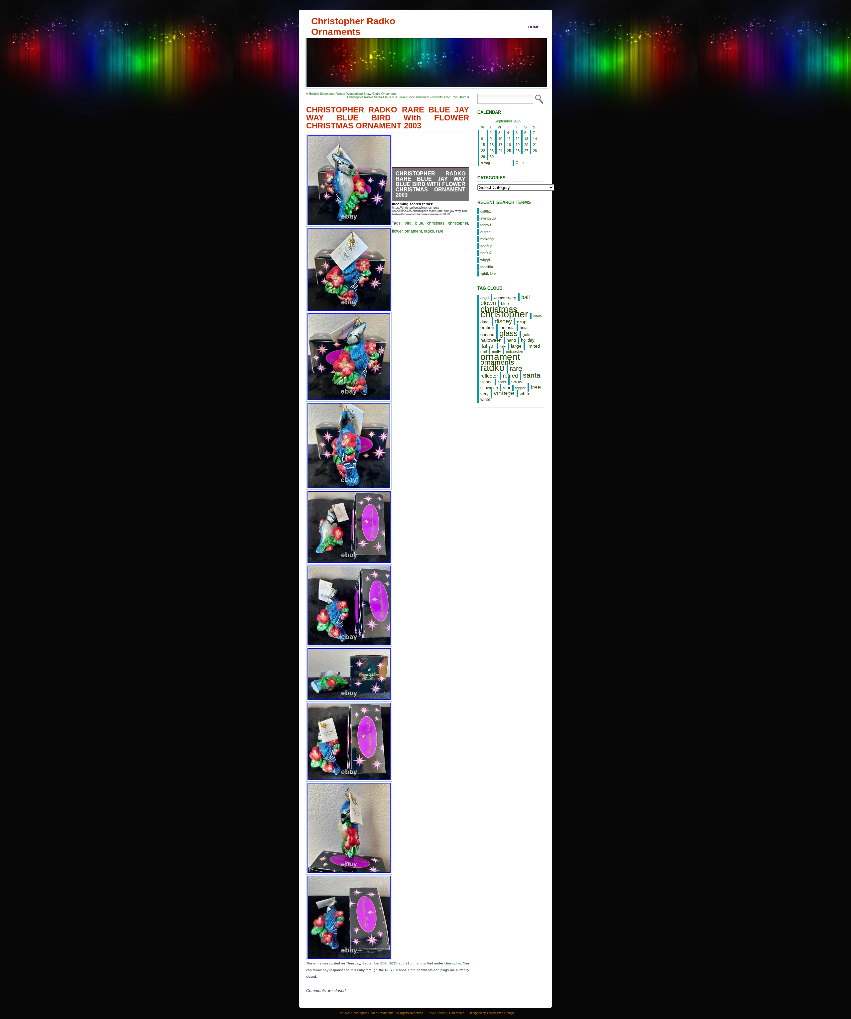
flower (397, 231)
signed (486, 382)
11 (509, 139)
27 (526, 151)
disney (503, 321)
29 (483, 157)
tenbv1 (485, 225)
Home (533, 27)
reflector (489, 376)
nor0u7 (486, 253)
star (506, 387)
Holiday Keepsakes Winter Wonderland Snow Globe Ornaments (353, 93)
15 (483, 145)
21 (535, 145)
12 (518, 139)
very (484, 393)
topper (520, 388)
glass (508, 333)
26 (518, 151)
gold (527, 334)
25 (509, 151)
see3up (486, 246)
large (516, 346)
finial (524, 327)
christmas (435, 223)
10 (500, 139)
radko (429, 231)
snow (516, 381)
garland (487, 334)
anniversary (505, 297)
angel (484, 298)
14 (535, 139)
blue (419, 223)
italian (487, 346)
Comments (456, 1013)
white (525, 393)
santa (532, 375)
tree (536, 387)
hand (511, 340)
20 (526, 145)
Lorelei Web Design (500, 1013)
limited (533, 346)
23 (492, 151)
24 (500, 151)
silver (502, 382)
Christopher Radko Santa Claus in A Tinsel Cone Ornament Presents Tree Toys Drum (406, 97)
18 (509, 145)
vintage (504, 393)
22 (483, 151)
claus (537, 316)
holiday (528, 340)
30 (492, 157)
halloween (491, 340)
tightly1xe (488, 273)
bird (408, 223)
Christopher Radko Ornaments (353, 21)
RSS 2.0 (391, 970)
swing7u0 (488, 218)
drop (522, 321)
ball (525, 297)
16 (492, 145)
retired (510, 376)
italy (503, 346)
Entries (441, 1013)
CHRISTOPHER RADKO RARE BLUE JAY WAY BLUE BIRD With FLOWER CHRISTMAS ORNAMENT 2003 (430, 184)
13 (526, 139)
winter (486, 399)
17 (500, 145)
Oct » (520, 163)
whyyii (485, 260)
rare (439, 231)
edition (487, 327)
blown (488, 303)
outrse (485, 232)
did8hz (485, 211)
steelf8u (486, 267)
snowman (489, 388)
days (485, 321)
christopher (458, 223)
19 (518, 145)
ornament (413, 231)
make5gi (487, 239)
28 (535, 151)
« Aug (485, 163)
